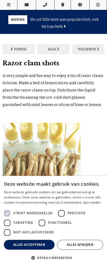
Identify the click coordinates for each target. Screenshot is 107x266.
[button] (53, 257)
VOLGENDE (87, 49)
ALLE (52, 49)
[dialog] (53, 221)
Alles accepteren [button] (29, 244)
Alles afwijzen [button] (80, 244)
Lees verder (92, 202)
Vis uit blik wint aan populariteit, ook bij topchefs (55, 23)
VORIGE (19, 49)
